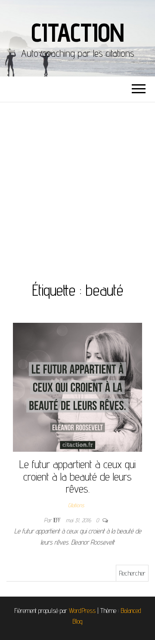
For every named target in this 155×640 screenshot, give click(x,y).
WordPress (82, 610)
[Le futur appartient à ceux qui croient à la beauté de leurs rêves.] (77, 387)
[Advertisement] (77, 184)
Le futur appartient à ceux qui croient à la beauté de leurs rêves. (77, 476)
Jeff (57, 520)
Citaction (77, 32)
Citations (76, 505)
